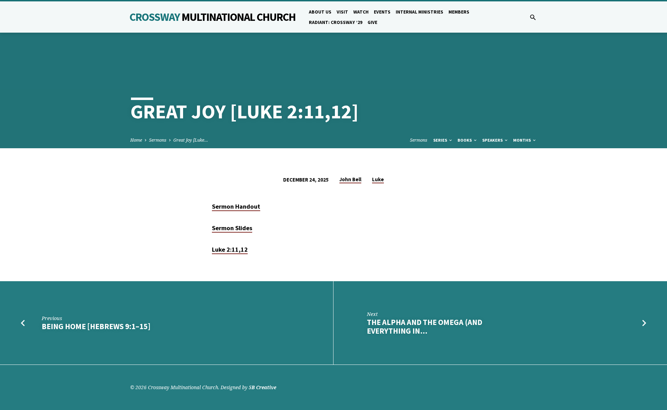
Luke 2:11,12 (230, 249)
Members (458, 12)
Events (382, 12)
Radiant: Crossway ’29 (335, 22)
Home (136, 140)
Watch (361, 12)
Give (372, 22)
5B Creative (262, 387)
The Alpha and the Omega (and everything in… (424, 326)
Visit (342, 12)
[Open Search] (533, 17)
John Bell (350, 179)
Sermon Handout (236, 206)
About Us (320, 12)
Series (440, 140)
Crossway (213, 17)
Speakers (493, 140)
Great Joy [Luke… (190, 140)
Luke (378, 179)
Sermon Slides (232, 228)
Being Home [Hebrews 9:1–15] (96, 326)
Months (522, 140)
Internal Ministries (419, 12)
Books (465, 140)
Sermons (157, 140)
